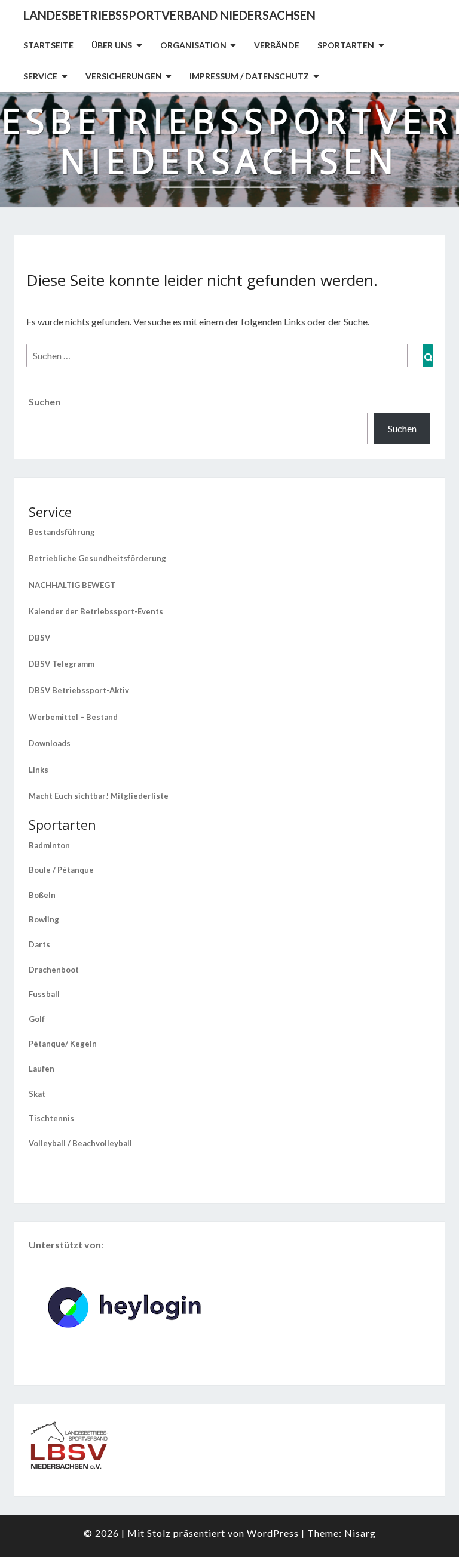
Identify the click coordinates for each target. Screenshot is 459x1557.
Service (40, 76)
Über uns (111, 45)
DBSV (39, 637)
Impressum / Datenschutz (249, 76)
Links (38, 769)
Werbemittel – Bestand (73, 717)
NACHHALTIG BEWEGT (72, 585)
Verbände (276, 45)
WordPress (273, 1532)
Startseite (48, 45)
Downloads (50, 743)
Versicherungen (123, 76)
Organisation (193, 45)
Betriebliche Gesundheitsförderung (97, 558)
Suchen (44, 401)
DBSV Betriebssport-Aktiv (79, 690)
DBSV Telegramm (61, 664)
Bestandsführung (62, 532)
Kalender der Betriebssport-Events (96, 611)
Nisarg (360, 1532)
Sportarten (345, 45)
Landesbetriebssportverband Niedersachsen (169, 15)
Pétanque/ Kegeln (63, 1043)
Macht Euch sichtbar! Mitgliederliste (99, 796)
